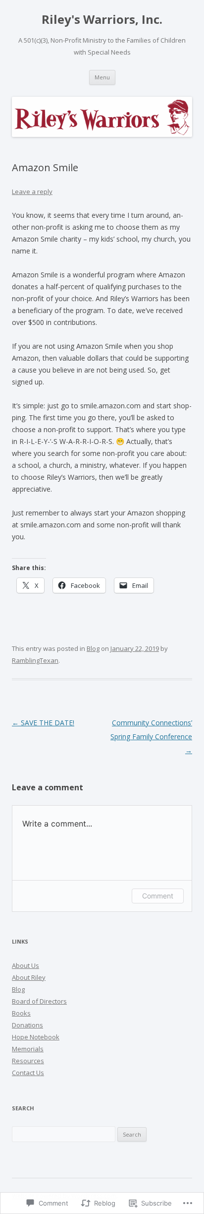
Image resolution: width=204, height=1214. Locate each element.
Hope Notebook (35, 1036)
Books (21, 1013)
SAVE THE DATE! (43, 722)
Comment (157, 896)
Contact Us (28, 1072)
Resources (28, 1060)
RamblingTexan (35, 660)
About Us (25, 965)
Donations (27, 1025)
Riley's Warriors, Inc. (102, 19)
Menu (102, 77)
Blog (93, 648)
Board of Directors (39, 1001)
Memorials (28, 1048)
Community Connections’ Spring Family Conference (151, 736)
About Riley (29, 977)
